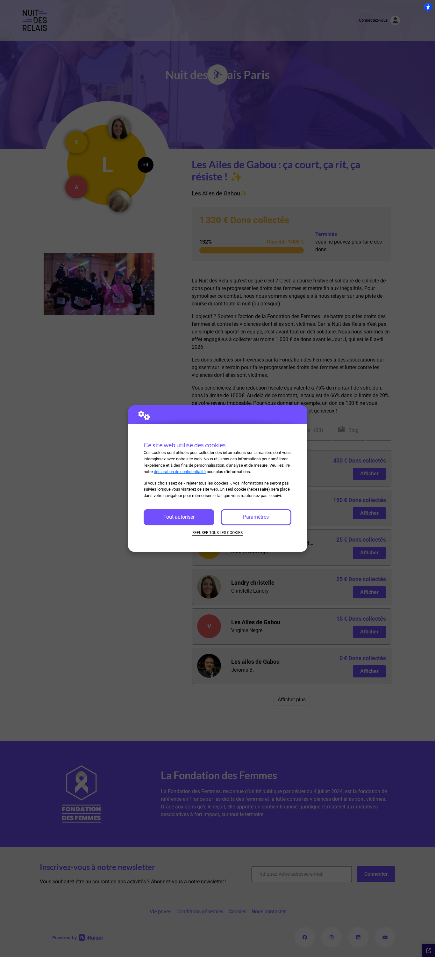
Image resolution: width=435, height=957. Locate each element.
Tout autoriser (179, 517)
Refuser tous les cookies (217, 532)
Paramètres (256, 517)
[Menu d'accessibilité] (428, 7)
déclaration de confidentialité (180, 471)
